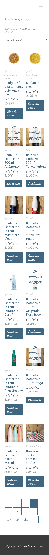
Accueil (8, 19)
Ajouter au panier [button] (12, 257)
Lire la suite (13, 183)
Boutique (18, 19)
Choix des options (12, 113)
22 (26, 519)
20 (9, 519)
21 (17, 519)
